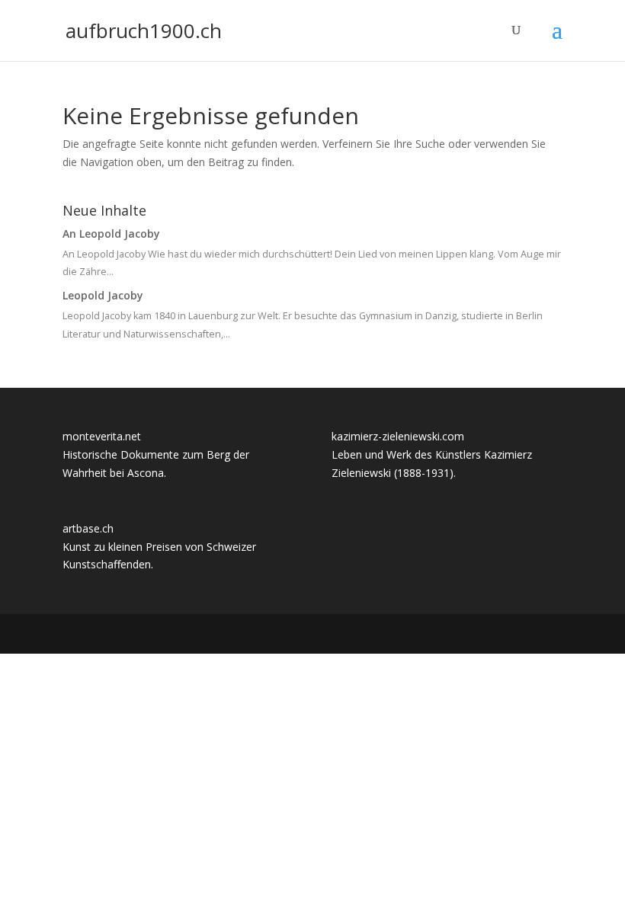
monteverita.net (101, 436)
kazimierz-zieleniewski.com (398, 436)
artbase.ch (88, 528)
